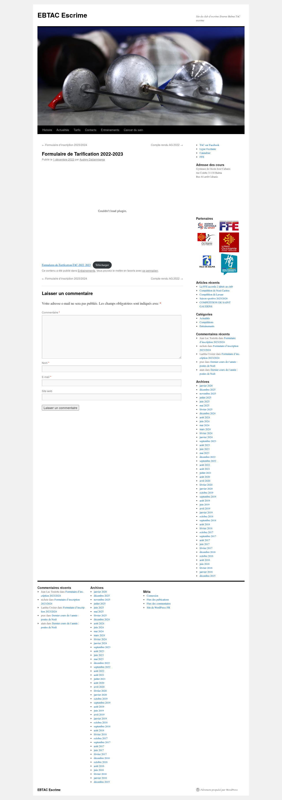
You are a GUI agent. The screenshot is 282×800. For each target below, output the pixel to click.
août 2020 (205, 476)
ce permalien (150, 270)
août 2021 (205, 468)
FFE (202, 157)
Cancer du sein (133, 130)
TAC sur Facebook (209, 145)
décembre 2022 (207, 457)
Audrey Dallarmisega (92, 159)
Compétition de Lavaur (211, 294)
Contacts (90, 130)
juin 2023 (205, 449)
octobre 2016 (206, 556)
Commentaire (51, 312)
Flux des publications (158, 599)
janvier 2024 (206, 437)
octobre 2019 (206, 492)
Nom (45, 363)
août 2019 (205, 500)
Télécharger (102, 265)
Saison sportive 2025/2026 (214, 298)
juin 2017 (205, 544)
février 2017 (206, 548)
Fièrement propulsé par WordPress (219, 789)
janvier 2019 (206, 512)
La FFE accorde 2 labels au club (216, 286)
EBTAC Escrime (62, 15)
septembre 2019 (208, 496)
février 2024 (206, 433)
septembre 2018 (208, 520)
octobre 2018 (206, 516)
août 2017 (205, 540)
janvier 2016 (206, 571)
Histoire (47, 130)
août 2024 (205, 417)
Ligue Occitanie (208, 149)
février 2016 (206, 568)
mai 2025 (204, 405)
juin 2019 (205, 504)
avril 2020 (205, 480)
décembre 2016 (207, 552)
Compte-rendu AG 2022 (167, 145)
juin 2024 (205, 421)
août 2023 (205, 445)
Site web (47, 391)
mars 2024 (205, 429)
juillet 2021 (205, 472)
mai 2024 (204, 425)
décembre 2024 (207, 413)
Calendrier (205, 153)
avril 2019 (205, 508)
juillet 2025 (205, 397)
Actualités (62, 130)
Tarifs (77, 130)
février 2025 (206, 409)
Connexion (152, 595)
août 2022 (205, 464)
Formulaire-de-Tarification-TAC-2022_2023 (66, 265)
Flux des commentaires (159, 603)
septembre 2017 (208, 536)
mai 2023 (204, 453)
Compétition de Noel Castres (215, 290)
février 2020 (206, 484)
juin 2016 (205, 564)
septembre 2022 (208, 461)
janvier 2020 (206, 488)
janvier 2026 (206, 385)
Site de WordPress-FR (158, 607)
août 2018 (205, 524)
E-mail (46, 377)
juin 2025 (205, 401)
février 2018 (206, 528)
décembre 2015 (207, 575)
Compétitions (206, 322)
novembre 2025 (208, 393)
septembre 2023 (208, 441)
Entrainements (110, 130)
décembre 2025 (207, 389)
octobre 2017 (206, 532)
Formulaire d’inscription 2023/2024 (64, 145)
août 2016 (205, 560)
